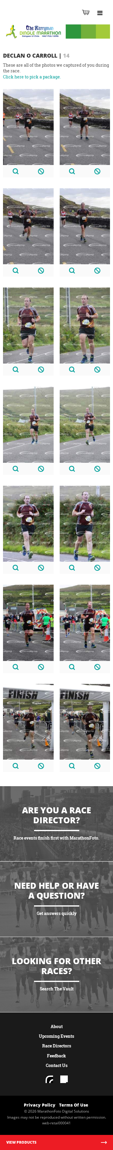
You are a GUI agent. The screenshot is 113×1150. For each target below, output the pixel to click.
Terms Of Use (73, 1105)
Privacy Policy (39, 1105)
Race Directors (56, 1046)
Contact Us (56, 1065)
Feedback (56, 1056)
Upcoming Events (56, 1036)
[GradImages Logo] (34, 18)
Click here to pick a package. (32, 77)
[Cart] (85, 12)
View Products (21, 1142)
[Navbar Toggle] (100, 13)
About (57, 1026)
